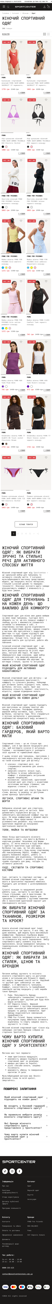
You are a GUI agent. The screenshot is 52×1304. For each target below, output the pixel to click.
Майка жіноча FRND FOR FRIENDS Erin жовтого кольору (12, 261)
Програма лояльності (11, 1208)
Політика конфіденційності (10, 1191)
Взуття (30, 1195)
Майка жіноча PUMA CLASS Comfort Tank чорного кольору (38, 322)
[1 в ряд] (48, 34)
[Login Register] (44, 7)
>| (38, 533)
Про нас (5, 1186)
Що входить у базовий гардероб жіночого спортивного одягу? (24, 1107)
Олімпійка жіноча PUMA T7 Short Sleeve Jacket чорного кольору (38, 438)
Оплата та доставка (11, 1230)
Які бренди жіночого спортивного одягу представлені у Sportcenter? (23, 1125)
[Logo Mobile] (25, 7)
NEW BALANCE (32, 1226)
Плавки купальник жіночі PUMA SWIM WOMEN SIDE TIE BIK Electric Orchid (13, 498)
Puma (29, 1230)
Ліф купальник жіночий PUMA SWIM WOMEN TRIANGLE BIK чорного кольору (38, 140)
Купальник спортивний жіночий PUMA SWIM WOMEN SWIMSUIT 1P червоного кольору (13, 83)
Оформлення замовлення (12, 1235)
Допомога (6, 1239)
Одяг (29, 1186)
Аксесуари (31, 1199)
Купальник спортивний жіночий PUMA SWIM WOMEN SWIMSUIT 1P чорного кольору (38, 83)
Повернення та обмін (11, 1226)
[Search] (8, 7)
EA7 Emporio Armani (36, 1235)
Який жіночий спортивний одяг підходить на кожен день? (23, 1098)
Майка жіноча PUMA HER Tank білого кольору (37, 381)
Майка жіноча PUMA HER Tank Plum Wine (12, 381)
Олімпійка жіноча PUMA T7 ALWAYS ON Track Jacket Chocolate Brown (13, 438)
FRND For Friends (35, 1221)
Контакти (6, 1221)
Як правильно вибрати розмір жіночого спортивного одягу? (23, 1115)
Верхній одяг (33, 1190)
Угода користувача (10, 1197)
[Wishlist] (21, 42)
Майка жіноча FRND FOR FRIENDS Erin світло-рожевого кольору (12, 322)
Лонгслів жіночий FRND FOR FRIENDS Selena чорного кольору (37, 201)
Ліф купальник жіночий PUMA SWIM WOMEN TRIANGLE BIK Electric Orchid (13, 140)
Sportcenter (40, 572)
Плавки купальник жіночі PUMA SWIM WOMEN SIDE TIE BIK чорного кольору (38, 498)
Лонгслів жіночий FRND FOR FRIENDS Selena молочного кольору (12, 201)
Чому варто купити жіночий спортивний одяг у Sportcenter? (21, 1136)
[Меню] (4, 7)
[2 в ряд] (44, 34)
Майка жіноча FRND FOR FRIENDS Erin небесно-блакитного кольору (37, 261)
